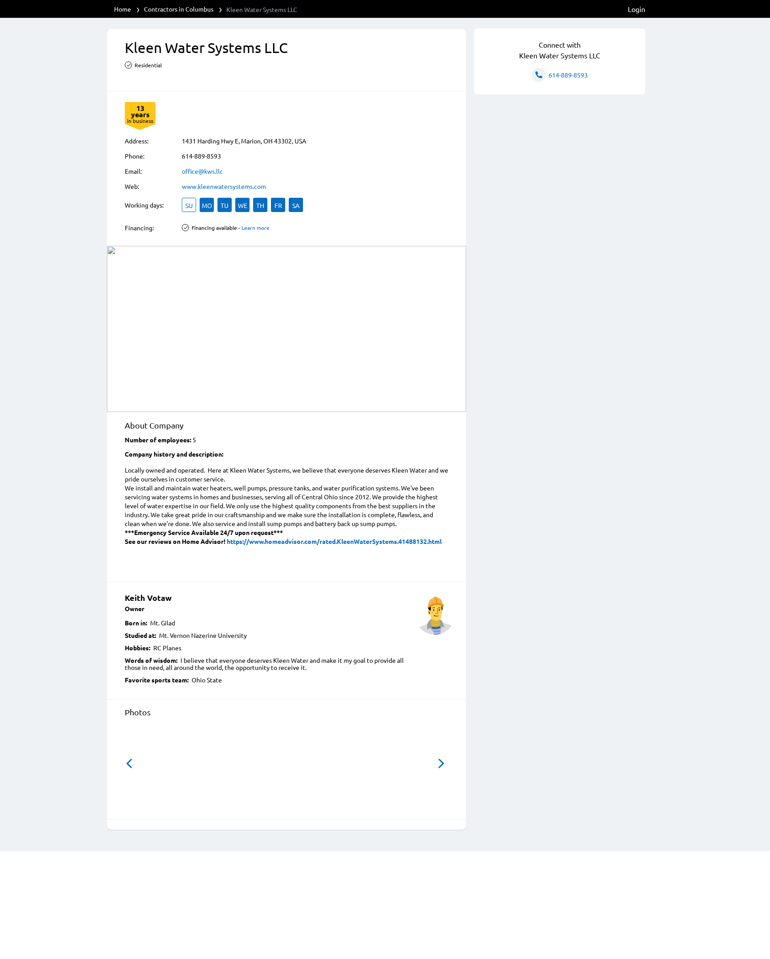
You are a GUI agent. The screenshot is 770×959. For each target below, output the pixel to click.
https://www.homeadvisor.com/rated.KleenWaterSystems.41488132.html (334, 541)
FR (278, 205)
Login (636, 8)
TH (260, 205)
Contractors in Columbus (178, 9)
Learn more (256, 227)
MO (207, 205)
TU (225, 205)
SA (295, 205)
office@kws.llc (202, 171)
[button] (129, 763)
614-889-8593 (201, 156)
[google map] (286, 329)
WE (242, 205)
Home (122, 9)
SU (189, 205)
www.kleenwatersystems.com (224, 186)
